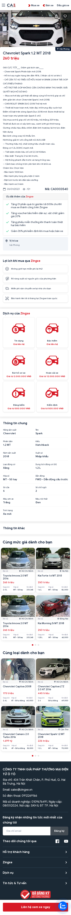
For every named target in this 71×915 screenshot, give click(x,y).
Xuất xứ (39, 453)
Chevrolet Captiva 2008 (17, 686)
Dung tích (6, 587)
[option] (35, 29)
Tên (37, 430)
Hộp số (6, 476)
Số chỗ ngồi (41, 487)
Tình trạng (8, 510)
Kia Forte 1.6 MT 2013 (50, 575)
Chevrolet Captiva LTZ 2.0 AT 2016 (51, 688)
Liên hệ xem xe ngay (35, 907)
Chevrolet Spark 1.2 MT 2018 (51, 736)
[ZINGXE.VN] (11, 5)
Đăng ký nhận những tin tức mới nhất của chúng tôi (32, 820)
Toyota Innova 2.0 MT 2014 (15, 577)
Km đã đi (30, 587)
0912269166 (29, 796)
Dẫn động (40, 476)
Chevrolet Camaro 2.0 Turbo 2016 (16, 736)
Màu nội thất (42, 499)
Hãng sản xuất (9, 430)
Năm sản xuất (9, 453)
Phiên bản (8, 441)
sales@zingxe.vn (21, 790)
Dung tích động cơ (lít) (46, 464)
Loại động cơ (9, 464)
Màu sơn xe (8, 499)
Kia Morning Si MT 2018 (51, 623)
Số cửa (6, 487)
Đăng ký (59, 830)
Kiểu (38, 441)
